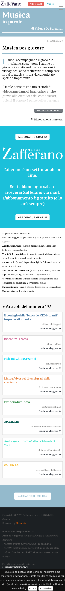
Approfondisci (45, 588)
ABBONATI (36, 4)
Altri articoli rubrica (32, 496)
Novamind (21, 523)
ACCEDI (51, 4)
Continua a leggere (48, 328)
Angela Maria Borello (12, 246)
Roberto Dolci (8, 262)
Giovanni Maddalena (12, 279)
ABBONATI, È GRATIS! (32, 136)
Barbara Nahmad (10, 287)
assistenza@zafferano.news (15, 567)
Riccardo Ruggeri (10, 238)
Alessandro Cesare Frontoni (16, 270)
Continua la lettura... (48, 111)
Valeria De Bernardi (49, 28)
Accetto (32, 588)
